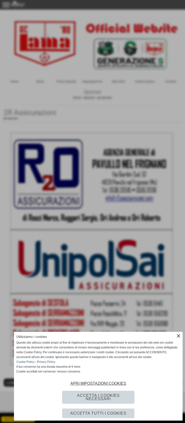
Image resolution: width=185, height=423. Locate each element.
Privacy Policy (46, 362)
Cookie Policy (25, 362)
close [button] (178, 336)
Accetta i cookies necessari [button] (98, 397)
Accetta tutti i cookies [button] (98, 413)
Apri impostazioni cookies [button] (98, 383)
